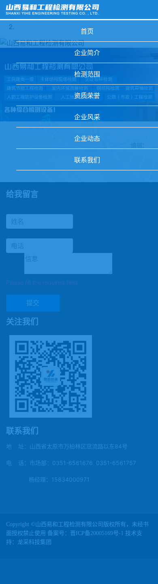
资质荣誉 (87, 95)
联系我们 (87, 160)
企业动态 (87, 138)
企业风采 (87, 117)
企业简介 (87, 53)
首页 (87, 31)
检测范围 (87, 74)
